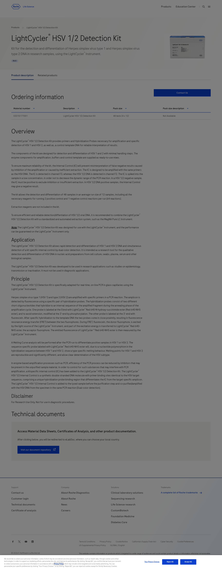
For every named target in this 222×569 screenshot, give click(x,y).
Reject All (170, 562)
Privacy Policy (58, 564)
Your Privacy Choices (152, 562)
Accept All (188, 562)
